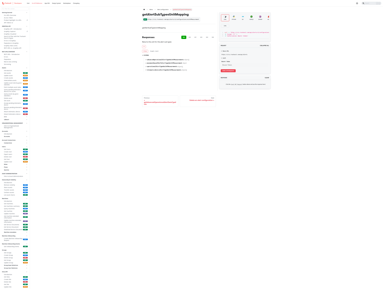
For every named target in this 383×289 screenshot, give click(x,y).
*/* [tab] (144, 46)
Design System (56, 3)
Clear (267, 77)
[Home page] (144, 9)
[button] (15, 12)
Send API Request (228, 70)
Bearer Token (226, 61)
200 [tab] (184, 37)
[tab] (145, 51)
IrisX (28, 3)
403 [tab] (201, 37)
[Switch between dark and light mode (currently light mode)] (357, 3)
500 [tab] (213, 37)
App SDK (47, 3)
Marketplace (67, 3)
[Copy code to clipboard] (263, 32)
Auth (224, 58)
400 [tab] (190, 37)
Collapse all (264, 45)
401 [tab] (195, 37)
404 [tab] (207, 37)
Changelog (76, 3)
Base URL (226, 51)
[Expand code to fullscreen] (266, 32)
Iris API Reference (37, 3)
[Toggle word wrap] (259, 32)
